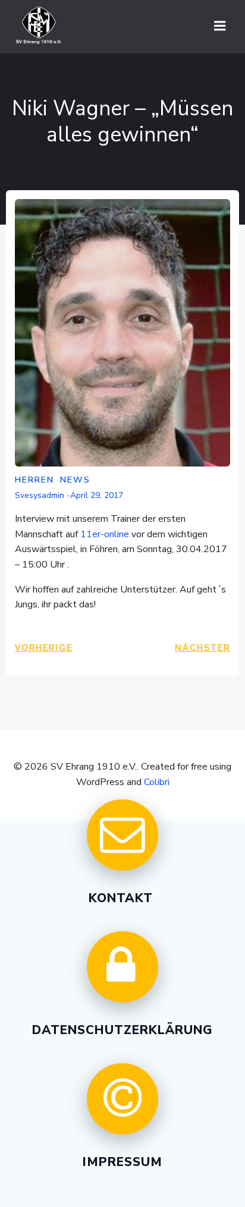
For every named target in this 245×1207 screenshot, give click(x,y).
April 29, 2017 (96, 495)
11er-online (104, 534)
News (75, 480)
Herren (34, 480)
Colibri (156, 782)
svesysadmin (39, 495)
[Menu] (220, 26)
